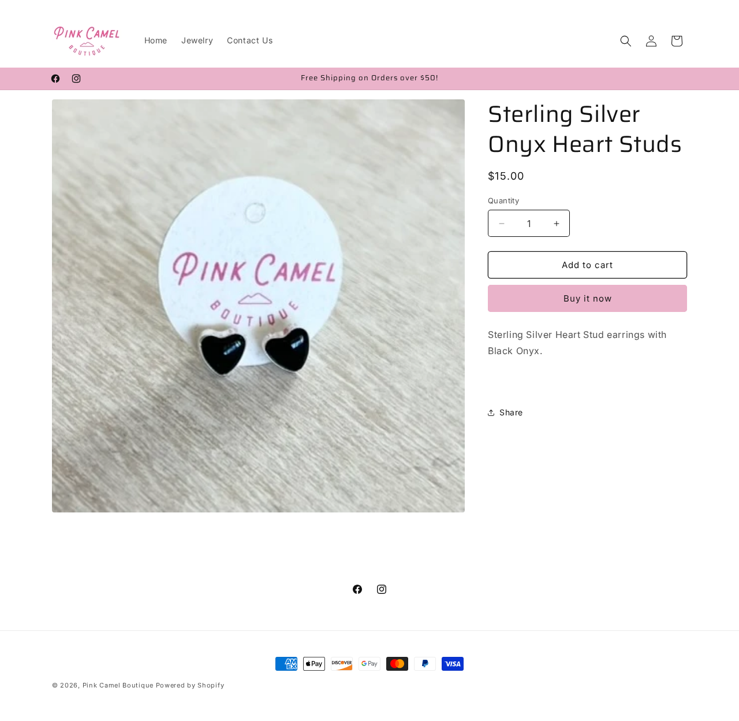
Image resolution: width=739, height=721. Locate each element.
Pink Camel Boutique (118, 685)
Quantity (503, 200)
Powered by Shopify (190, 685)
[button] (626, 41)
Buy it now (587, 298)
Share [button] (511, 412)
